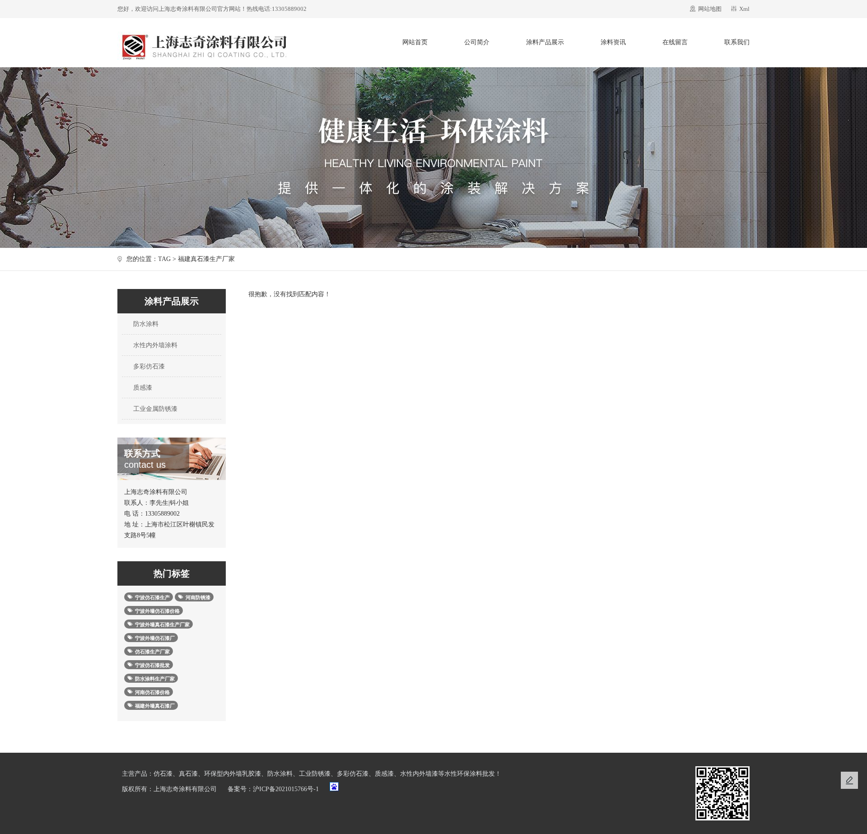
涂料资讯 (613, 42)
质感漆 (141, 387)
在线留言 (675, 42)
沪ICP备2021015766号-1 (286, 789)
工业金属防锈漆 (154, 408)
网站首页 (415, 42)
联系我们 (737, 42)
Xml (744, 8)
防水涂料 (144, 324)
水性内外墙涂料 (154, 345)
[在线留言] (849, 780)
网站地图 (710, 8)
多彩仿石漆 (148, 366)
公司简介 (476, 42)
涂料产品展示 (545, 42)
